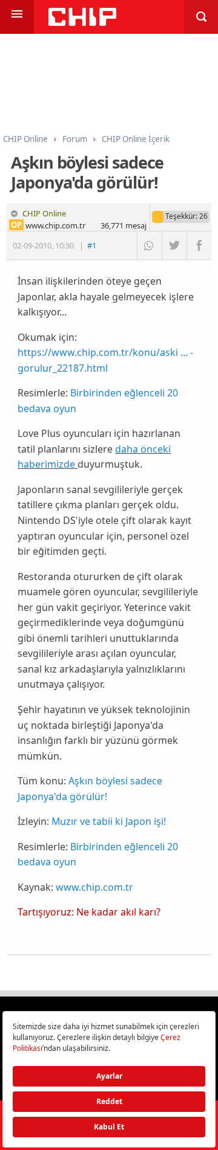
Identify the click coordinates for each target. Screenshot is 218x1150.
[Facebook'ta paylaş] (199, 245)
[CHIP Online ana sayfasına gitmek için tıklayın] (82, 22)
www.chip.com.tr (94, 887)
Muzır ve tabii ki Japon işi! (108, 821)
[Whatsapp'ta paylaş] (149, 245)
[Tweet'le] (174, 245)
